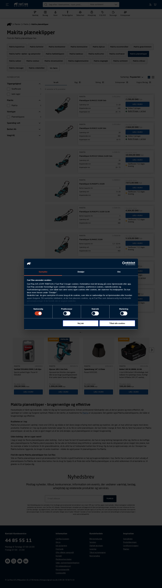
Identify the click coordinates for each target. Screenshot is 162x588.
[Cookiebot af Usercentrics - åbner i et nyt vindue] (124, 263)
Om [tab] (118, 272)
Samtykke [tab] (43, 272)
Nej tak (81, 323)
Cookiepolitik (90, 304)
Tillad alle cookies (117, 323)
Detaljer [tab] (81, 272)
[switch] (66, 313)
